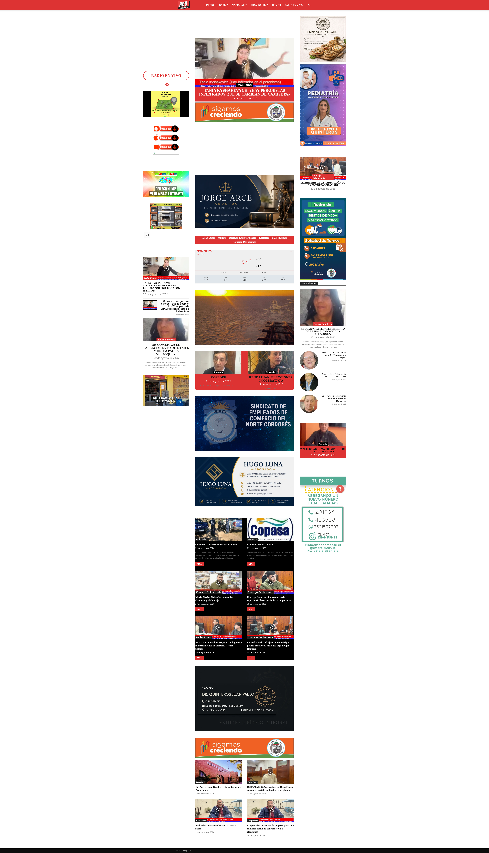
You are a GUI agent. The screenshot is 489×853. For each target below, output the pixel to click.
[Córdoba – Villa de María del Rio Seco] (218, 529)
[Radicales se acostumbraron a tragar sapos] (218, 810)
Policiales (202, 539)
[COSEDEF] (218, 362)
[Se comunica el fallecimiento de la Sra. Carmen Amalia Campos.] (309, 360)
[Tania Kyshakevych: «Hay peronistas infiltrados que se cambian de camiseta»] (244, 62)
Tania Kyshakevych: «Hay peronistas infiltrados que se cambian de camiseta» (244, 92)
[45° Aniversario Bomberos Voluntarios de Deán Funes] (218, 772)
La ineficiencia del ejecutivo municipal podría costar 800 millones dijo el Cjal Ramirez (268, 645)
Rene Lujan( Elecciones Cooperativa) (270, 379)
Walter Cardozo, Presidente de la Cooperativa (322, 450)
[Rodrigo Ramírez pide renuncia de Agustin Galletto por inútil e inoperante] (270, 582)
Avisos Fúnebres (166, 339)
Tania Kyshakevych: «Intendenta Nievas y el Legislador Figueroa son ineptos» (161, 287)
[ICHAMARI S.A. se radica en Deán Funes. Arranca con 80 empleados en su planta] (270, 772)
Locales (223, 5)
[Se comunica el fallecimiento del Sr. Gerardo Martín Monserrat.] (309, 404)
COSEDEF (218, 377)
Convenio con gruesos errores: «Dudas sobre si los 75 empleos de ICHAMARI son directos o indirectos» (174, 306)
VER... (199, 564)
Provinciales (259, 5)
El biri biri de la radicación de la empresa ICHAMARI (323, 184)
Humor (276, 5)
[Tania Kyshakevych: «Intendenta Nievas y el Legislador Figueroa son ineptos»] (166, 268)
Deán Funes (150, 278)
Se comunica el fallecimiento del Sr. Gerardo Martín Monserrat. (334, 398)
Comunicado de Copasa (260, 544)
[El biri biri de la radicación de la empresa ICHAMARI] (323, 168)
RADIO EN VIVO (294, 5)
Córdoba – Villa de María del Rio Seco (216, 544)
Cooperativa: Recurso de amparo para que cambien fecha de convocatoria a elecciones (270, 828)
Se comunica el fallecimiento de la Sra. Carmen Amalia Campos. (334, 355)
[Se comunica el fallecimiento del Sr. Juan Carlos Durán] (309, 382)
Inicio (210, 5)
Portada (218, 372)
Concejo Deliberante (209, 592)
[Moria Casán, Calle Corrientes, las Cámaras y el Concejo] (218, 582)
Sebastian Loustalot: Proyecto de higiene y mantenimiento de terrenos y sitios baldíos (218, 645)
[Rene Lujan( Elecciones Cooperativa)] (271, 362)
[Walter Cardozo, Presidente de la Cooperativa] (323, 434)
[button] (309, 5)
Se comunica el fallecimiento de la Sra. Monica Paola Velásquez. (166, 349)
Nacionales (239, 5)
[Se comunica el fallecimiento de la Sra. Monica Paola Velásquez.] (166, 329)
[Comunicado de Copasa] (270, 529)
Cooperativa (253, 821)
